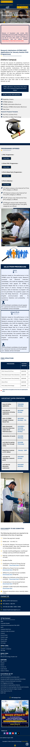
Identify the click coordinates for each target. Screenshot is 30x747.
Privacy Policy (25, 741)
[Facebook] (4, 733)
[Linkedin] (16, 733)
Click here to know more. (17, 40)
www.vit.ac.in (5, 40)
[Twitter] (10, 733)
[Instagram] (7, 733)
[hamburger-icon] (27, 11)
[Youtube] (13, 733)
